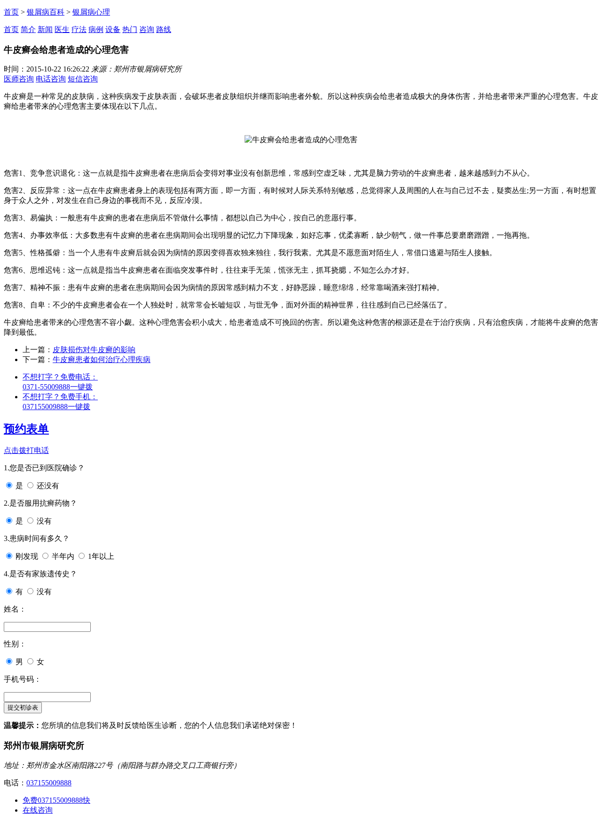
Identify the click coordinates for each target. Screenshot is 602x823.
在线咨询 (38, 810)
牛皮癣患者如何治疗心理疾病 (101, 359)
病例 (95, 29)
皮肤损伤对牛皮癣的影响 (94, 350)
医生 (62, 29)
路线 (163, 29)
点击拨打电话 (26, 450)
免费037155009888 (56, 800)
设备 (112, 29)
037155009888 (48, 783)
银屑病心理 (91, 12)
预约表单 (26, 429)
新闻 (45, 29)
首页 (11, 12)
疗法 (79, 29)
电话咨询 (51, 79)
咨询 (146, 29)
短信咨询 (83, 79)
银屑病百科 (45, 12)
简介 (28, 29)
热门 (129, 29)
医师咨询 (19, 79)
